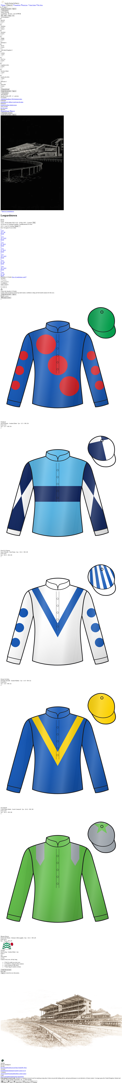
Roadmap (11, 1073)
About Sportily (4, 1073)
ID (34, 222)
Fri (13, 15)
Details (17, 226)
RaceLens (12, 1067)
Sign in (14, 91)
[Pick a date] (2, 16)
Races (2, 1067)
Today (9, 15)
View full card (5, 89)
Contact (24, 1073)
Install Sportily (14, 1070)
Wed (5, 15)
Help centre (19, 1073)
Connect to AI (22, 1070)
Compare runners (6, 297)
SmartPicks (7, 1067)
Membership (7, 1070)
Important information (18, 1076)
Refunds (10, 1076)
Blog (15, 1073)
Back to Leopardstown (8, 211)
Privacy (3, 1076)
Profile (2, 1070)
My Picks (24, 1067)
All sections (5, 10)
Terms (6, 1076)
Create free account (6, 91)
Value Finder (18, 1067)
